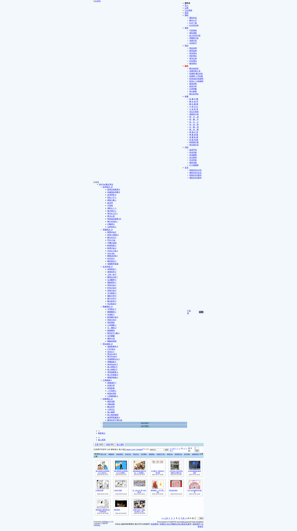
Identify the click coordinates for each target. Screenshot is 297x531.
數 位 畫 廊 (193, 104)
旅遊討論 (111, 290)
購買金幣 (193, 51)
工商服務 (107, 380)
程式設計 (111, 258)
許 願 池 (194, 127)
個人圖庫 (111, 412)
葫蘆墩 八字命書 (196, 76)
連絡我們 (196, 524)
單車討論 (111, 285)
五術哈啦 (111, 227)
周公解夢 (193, 91)
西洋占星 (111, 216)
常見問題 (193, 160)
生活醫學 (111, 280)
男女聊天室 (194, 145)
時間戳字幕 (194, 142)
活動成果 (111, 404)
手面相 (110, 205)
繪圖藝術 (111, 312)
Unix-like (111, 253)
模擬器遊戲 (112, 377)
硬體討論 (111, 232)
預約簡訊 (193, 56)
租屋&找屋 (111, 393)
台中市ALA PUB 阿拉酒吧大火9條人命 (176, 472)
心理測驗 (111, 325)
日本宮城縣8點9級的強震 (194, 472)
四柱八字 (111, 197)
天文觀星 (111, 293)
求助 (186, 147)
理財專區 (111, 322)
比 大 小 (194, 122)
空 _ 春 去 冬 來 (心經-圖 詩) (139, 491)
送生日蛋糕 (194, 112)
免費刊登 (193, 41)
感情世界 (111, 272)
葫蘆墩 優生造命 (196, 74)
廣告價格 (193, 33)
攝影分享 (111, 296)
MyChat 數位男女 (106, 184)
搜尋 (186, 13)
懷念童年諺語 (173, 490)
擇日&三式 (112, 213)
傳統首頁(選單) (195, 178)
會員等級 (193, 152)
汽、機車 (111, 328)
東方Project (112, 356)
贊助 (186, 15)
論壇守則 (193, 150)
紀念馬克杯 (194, 25)
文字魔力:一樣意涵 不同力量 (157, 472)
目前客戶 (193, 43)
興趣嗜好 (108, 307)
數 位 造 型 (193, 101)
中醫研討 (111, 224)
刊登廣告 (193, 30)
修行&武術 (112, 221)
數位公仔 (193, 20)
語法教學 (193, 157)
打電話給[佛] (99, 490)
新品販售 (111, 388)
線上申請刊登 (194, 36)
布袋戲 (110, 314)
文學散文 (111, 309)
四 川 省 (194, 117)
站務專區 (108, 399)
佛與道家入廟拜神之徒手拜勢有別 (103, 510)
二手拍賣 (111, 391)
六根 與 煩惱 (118, 490)
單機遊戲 (111, 362)
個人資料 (120, 445)
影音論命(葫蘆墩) (196, 79)
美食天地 (111, 320)
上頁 (173, 448)
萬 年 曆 (194, 130)
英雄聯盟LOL (113, 359)
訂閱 (201, 312)
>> (172, 450)
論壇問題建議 (113, 417)
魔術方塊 (111, 338)
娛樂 (186, 96)
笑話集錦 (111, 304)
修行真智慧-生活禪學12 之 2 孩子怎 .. (103, 472)
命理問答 (111, 195)
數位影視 (111, 301)
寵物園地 (111, 330)
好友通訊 (193, 61)
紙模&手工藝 (161, 454)
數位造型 (111, 407)
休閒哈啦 (111, 269)
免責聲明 (154, 524)
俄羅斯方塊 (194, 114)
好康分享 (111, 385)
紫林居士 (101, 433)
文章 (97, 445)
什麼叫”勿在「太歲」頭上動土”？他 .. (139, 510)
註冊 (186, 8)
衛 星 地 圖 (193, 140)
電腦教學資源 (112, 264)
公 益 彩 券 (193, 109)
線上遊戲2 (112, 369)
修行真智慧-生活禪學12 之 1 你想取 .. (121, 472)
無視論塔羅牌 (114, 219)
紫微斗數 (111, 200)
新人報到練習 (112, 415)
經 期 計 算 (193, 132)
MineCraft (112, 354)
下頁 (182, 518)
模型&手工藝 (113, 333)
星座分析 (193, 86)
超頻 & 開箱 (112, 235)
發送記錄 (193, 58)
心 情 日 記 (193, 107)
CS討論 (111, 349)
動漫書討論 (178, 454)
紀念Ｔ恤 (193, 23)
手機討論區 (112, 243)
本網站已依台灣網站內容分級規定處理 (175, 524)
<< (171, 448)
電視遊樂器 (112, 372)
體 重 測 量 (193, 135)
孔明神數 (193, 89)
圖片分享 (111, 298)
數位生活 (111, 237)
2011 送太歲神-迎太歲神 (194, 491)
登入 (186, 5)
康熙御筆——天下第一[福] (158, 491)
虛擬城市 (111, 383)
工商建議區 (112, 396)
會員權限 (193, 155)
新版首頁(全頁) (195, 170)
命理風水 (108, 187)
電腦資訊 (108, 230)
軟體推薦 (111, 245)
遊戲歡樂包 (112, 346)
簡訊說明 (193, 48)
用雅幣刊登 (194, 38)
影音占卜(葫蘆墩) (196, 81)
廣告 (186, 28)
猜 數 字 (194, 119)
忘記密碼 (188, 10)
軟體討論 (111, 248)
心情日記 (111, 409)
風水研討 (111, 211)
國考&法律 (112, 277)
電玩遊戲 (108, 344)
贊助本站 (193, 18)
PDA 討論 (111, 240)
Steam (110, 352)
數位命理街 (194, 94)
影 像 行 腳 (193, 99)
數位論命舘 (194, 68)
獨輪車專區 (112, 341)
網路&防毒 (112, 256)
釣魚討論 (111, 288)
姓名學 (110, 203)
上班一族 (111, 274)
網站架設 (111, 261)
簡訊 (186, 46)
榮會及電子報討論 (114, 420)
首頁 (186, 168)
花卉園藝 (111, 336)
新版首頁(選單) (195, 175)
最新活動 (193, 163)
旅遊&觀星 (119, 454)
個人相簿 (101, 440)
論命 (186, 66)
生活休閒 (108, 267)
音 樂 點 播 (193, 137)
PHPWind (105, 522)
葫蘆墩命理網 (113, 192)
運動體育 (111, 282)
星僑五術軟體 (113, 189)
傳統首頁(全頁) (195, 173)
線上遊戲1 (112, 367)
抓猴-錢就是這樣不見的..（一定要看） (139, 472)
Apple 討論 (112, 251)
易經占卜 (111, 208)
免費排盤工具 (194, 71)
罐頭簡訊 (193, 63)
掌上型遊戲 (112, 375)
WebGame (112, 364)
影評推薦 (187, 454)
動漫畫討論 (112, 317)
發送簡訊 (193, 53)
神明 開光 (117, 510)
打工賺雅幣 (194, 165)
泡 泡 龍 (194, 124)
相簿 (108, 445)
